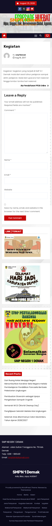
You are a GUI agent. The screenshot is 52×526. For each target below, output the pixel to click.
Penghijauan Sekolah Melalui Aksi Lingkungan (25, 411)
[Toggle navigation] (35, 35)
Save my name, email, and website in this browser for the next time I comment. (23, 210)
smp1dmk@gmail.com (18, 457)
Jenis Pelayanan (10, 503)
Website (8, 189)
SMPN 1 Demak (26, 20)
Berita (26, 495)
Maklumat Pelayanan (13, 508)
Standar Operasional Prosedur (18, 516)
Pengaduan (18, 512)
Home (19, 495)
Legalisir (45, 503)
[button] (41, 35)
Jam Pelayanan (43, 499)
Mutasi (44, 508)
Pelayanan (7, 512)
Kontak (37, 503)
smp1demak (20, 55)
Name (7, 160)
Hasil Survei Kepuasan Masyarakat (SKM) (19, 499)
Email (7, 174)
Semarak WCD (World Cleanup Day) (21, 405)
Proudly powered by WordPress (18, 487)
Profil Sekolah (43, 512)
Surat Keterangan (39, 516)
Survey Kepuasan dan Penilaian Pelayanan (26, 521)
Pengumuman (30, 512)
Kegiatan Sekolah (26, 503)
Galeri (32, 495)
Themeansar (26, 490)
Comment (9, 110)
